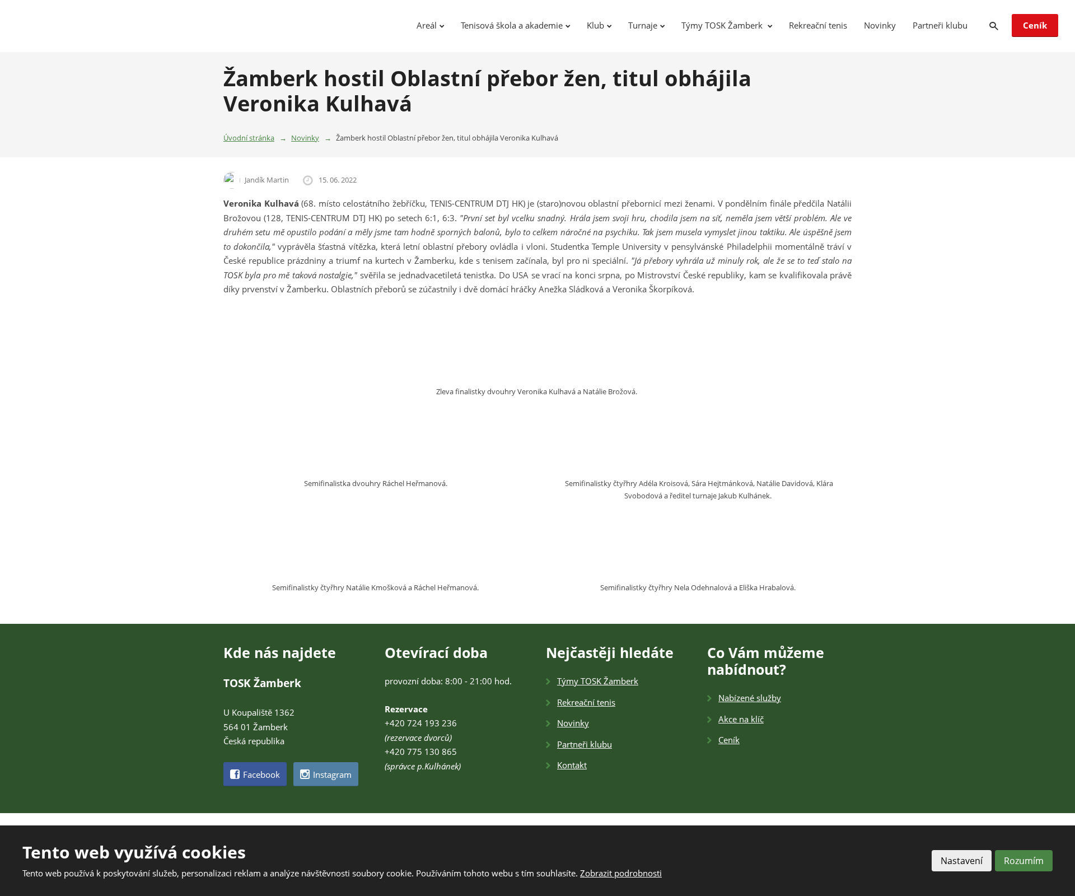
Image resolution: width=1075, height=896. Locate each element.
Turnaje (642, 25)
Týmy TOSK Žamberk (723, 25)
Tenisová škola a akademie (512, 25)
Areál (427, 25)
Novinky (880, 25)
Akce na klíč (741, 719)
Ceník (1035, 25)
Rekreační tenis (818, 25)
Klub (595, 25)
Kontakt (572, 765)
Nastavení (962, 861)
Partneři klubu (940, 25)
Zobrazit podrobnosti (621, 873)
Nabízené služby (749, 697)
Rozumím (1024, 861)
